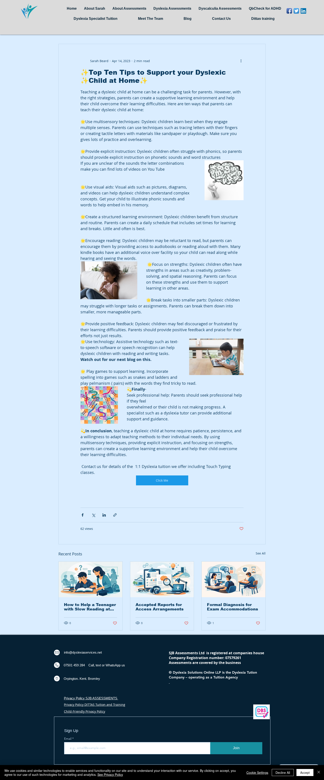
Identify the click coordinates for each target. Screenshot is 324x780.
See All (261, 553)
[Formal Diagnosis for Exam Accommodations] (233, 579)
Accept (305, 772)
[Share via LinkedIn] (104, 515)
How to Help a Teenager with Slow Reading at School (90, 607)
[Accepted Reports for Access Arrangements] (162, 579)
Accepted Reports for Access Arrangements (160, 607)
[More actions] (241, 60)
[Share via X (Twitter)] (93, 515)
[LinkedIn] (303, 11)
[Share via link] (115, 515)
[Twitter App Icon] (296, 11)
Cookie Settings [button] (257, 772)
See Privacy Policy (110, 774)
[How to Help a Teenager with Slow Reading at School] (90, 579)
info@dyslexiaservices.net (83, 652)
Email (68, 738)
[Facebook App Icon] (289, 11)
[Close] (318, 772)
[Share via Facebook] (82, 515)
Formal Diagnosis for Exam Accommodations (232, 607)
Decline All (283, 772)
